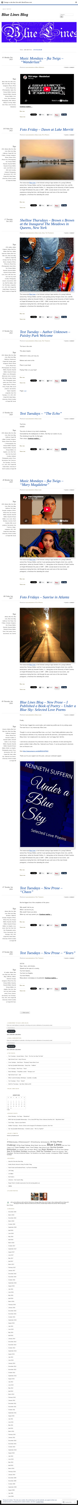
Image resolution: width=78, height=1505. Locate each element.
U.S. (3, 287)
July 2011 (10, 1419)
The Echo (13, 462)
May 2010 (10, 1462)
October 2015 (11, 1317)
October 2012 (11, 1372)
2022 (3, 149)
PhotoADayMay (32, 1151)
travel (10, 104)
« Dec (8, 1109)
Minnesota (4, 376)
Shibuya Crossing (7, 102)
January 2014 (11, 1338)
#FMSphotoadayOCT (24, 1142)
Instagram (5, 85)
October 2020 (11, 1224)
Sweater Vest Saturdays (58, 1151)
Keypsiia (13, 92)
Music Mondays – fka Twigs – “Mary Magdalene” (41, 483)
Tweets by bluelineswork (13, 1135)
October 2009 (11, 1483)
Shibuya (14, 100)
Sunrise (14, 633)
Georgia (8, 155)
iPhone (10, 85)
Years (14, 1001)
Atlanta (6, 149)
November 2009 (12, 1480)
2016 (7, 247)
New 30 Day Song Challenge (61, 1149)
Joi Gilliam (10, 1173)
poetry (4, 382)
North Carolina (12, 170)
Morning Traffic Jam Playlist (26, 1149)
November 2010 (12, 1443)
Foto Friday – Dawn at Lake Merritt (46, 129)
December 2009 (12, 1477)
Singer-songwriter (11, 390)
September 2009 (12, 1487)
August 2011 (11, 1415)
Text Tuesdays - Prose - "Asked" (16, 1081)
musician (13, 376)
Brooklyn (8, 915)
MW (7, 170)
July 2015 (10, 1326)
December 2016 (12, 1273)
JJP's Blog (11, 1170)
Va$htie (10, 1186)
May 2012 (10, 1388)
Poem (4, 631)
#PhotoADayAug (35, 1142)
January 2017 (11, 1270)
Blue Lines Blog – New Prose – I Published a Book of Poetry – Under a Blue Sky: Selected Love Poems (48, 706)
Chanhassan (12, 359)
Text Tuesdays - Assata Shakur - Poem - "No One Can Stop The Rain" (25, 1056)
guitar (14, 361)
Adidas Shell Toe (12, 249)
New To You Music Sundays (17, 1151)
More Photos (10, 1205)
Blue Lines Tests (66, 1145)
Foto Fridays (45, 135)
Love (14, 96)
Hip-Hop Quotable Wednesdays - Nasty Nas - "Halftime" (22, 1065)
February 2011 (12, 1434)
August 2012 (11, 1378)
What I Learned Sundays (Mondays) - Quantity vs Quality (22, 1077)
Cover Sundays (20, 1147)
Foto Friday (10, 621)
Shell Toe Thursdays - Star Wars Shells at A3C (19, 1084)
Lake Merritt (10, 168)
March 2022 (11, 1221)
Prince (10, 382)
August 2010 (11, 1453)
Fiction (27, 1147)
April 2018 (10, 1239)
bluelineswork (30, 67)
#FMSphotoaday (12, 1142)
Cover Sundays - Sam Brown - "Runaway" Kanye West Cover (23, 1062)
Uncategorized (54, 1153)
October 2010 (11, 1446)
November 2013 (12, 1344)
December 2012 (12, 1366)
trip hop (14, 104)
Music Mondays (40, 67)
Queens (4, 280)
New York (13, 274)
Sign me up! (11, 1031)
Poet (7, 631)
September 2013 (12, 1351)
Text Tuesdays (46, 341)
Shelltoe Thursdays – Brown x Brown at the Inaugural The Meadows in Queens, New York (47, 224)
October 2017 (11, 1245)
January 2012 (11, 1400)
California (5, 153)
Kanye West (13, 266)
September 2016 (12, 1283)
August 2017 (11, 1252)
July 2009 (10, 1493)
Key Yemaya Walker (11, 161)
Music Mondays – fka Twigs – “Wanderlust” (41, 60)
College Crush (10, 1147)
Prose (4, 386)
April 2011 (10, 1428)
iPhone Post (13, 88)
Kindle (7, 748)
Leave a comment (69, 67)
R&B (10, 100)
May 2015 (10, 1332)
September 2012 (12, 1375)
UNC (11, 174)
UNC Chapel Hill (12, 287)
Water (14, 180)
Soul (3, 104)
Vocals (14, 401)
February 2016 (12, 1304)
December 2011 (12, 1403)
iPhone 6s (6, 264)
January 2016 (11, 1307)
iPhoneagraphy (12, 159)
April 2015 (10, 1335)
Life (18, 1149)
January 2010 (11, 1474)
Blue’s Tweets (13, 1133)
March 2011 (11, 1431)
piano (14, 380)
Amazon (4, 729)
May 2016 (10, 1295)
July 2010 (10, 1456)
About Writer (7, 9)
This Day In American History (22, 1153)
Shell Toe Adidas (9, 283)
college (3, 439)
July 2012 (10, 1381)
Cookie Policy (40, 1502)
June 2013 (11, 1360)
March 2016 (11, 1301)
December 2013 (12, 1341)
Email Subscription (14, 1038)
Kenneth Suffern (7, 739)
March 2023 (11, 1215)
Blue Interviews (42, 1145)
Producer (13, 384)
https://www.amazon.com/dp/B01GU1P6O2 (35, 751)
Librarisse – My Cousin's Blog (15, 1179)
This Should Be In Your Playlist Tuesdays (40, 1153)
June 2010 (11, 1459)
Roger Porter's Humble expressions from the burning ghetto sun (24, 1183)
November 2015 (12, 1313)
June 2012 (11, 1385)
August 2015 (11, 1323)
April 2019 (10, 1230)
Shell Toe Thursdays (48, 233)
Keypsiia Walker (7, 94)
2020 (3, 433)
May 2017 (10, 1258)
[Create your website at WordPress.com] (39, 2)
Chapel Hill (10, 153)
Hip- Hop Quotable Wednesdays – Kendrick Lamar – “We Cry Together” (26, 1128)
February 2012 (12, 1397)
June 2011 (10, 1422)
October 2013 (11, 1347)
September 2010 (12, 1450)
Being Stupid (34, 1145)
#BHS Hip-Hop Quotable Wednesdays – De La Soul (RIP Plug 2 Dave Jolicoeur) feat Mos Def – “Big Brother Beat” (36, 1119)
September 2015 (12, 1320)
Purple (7, 386)
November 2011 (12, 1406)
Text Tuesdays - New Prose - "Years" (17, 1068)
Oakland (7, 172)
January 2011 (11, 1437)
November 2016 (12, 1276)
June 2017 (11, 1255)
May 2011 (10, 1425)
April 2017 (10, 1261)
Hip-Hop (9, 259)
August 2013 (11, 1354)
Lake (5, 168)
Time (3, 997)
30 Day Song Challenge (23, 1145)
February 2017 (12, 1267)
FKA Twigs (13, 83)
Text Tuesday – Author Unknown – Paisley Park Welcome (45, 334)
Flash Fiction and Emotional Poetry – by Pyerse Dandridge (22, 1167)
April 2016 (10, 1298)
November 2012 (12, 1369)
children (14, 976)
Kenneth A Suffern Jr (10, 737)
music (5, 98)
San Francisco (12, 460)
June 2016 (11, 1292)
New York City (9, 276)
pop (7, 382)
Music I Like (37, 1149)
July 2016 (10, 1289)
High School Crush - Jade (14, 1074)
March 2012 (11, 1394)
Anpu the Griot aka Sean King (15, 1161)
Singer (14, 102)
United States (12, 176)
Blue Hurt (7, 81)
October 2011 (11, 1409)
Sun (11, 633)
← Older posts (25, 1012)
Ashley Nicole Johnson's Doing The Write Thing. (20, 1164)
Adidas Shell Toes (7, 251)
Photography (5, 100)
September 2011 (12, 1412)
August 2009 (11, 1490)
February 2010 (12, 1471)
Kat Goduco (11, 1176)
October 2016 (11, 1279)
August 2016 (11, 1286)
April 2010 (10, 1465)
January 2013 (11, 1363)
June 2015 (11, 1329)
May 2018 (10, 1236)
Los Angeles (13, 748)
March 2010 (11, 1468)
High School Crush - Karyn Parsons (17, 1059)
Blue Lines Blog (15, 14)
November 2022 (12, 1218)
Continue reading (26, 106)
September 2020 (12, 1227)
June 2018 (11, 1233)
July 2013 (10, 1357)
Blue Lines (13, 81)
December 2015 (12, 1310)
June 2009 (11, 1496)
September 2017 (12, 1248)
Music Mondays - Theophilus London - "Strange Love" (21, 1071)
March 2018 (11, 1242)
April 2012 (10, 1391)
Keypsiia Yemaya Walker (10, 165)
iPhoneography (6, 90)
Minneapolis (13, 374)
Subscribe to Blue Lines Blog (18, 1023)
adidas (10, 247)
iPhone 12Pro (12, 157)
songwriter (13, 285)
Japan (11, 90)
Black (3, 81)
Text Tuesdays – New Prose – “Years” (47, 953)
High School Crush (44, 1147)
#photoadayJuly (45, 1142)
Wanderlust (13, 106)
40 (4, 972)
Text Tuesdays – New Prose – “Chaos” (41, 890)
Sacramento (7, 174)
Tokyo (6, 104)
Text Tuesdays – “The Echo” (41, 413)
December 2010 (12, 1440)
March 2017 (11, 1264)
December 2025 (12, 1211)
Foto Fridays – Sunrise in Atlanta (44, 597)
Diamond (9, 978)
